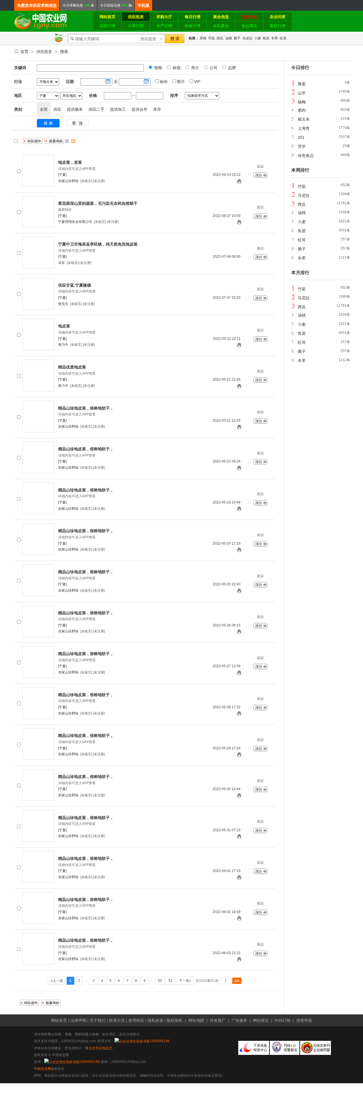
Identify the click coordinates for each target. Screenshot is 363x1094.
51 (170, 981)
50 (160, 981)
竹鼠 (211, 38)
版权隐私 (175, 1020)
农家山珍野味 (68, 181)
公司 (213, 67)
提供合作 (139, 109)
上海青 (304, 128)
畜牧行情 (278, 26)
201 (301, 137)
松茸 (283, 38)
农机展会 (221, 26)
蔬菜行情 (107, 26)
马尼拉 (247, 38)
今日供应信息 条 (116, 5)
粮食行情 (193, 26)
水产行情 (164, 26)
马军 (61, 263)
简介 (194, 67)
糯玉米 (304, 119)
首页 (24, 51)
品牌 (231, 67)
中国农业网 (42, 1069)
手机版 (143, 5)
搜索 (64, 51)
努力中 (63, 345)
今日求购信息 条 (78, 5)
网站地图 (196, 1020)
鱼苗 (266, 38)
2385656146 (160, 1041)
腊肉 (302, 110)
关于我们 (97, 1020)
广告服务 (239, 1020)
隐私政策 (155, 1020)
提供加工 (118, 109)
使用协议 (136, 1020)
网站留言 (261, 1020)
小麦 (257, 38)
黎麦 (302, 84)
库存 (157, 109)
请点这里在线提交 (98, 1048)
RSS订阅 (282, 1020)
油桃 (228, 38)
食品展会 (249, 26)
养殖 (203, 38)
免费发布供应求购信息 (37, 5)
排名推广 (218, 1020)
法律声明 (78, 1020)
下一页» (185, 981)
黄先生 (63, 304)
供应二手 (96, 109)
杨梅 (302, 102)
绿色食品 (306, 155)
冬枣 (274, 38)
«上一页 (57, 981)
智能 (157, 67)
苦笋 (302, 146)
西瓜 (220, 38)
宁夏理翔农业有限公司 (75, 222)
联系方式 (117, 1020)
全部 (44, 109)
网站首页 (59, 1020)
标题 (176, 67)
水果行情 (136, 26)
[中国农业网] (40, 28)
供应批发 (44, 51)
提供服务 (75, 109)
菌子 (237, 38)
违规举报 (304, 1020)
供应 (57, 109)
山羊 (302, 93)
